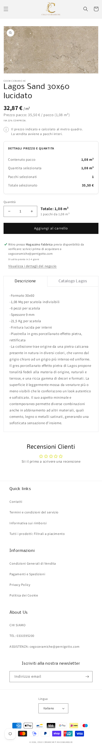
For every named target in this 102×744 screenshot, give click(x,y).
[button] (6, 9)
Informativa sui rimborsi (27, 523)
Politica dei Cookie (23, 595)
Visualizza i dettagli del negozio (32, 266)
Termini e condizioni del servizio (34, 512)
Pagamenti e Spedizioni (27, 574)
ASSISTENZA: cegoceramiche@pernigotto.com (44, 646)
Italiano (48, 708)
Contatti (15, 501)
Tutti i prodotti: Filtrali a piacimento (37, 534)
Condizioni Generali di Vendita (32, 563)
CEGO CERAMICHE (46, 742)
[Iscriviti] (87, 676)
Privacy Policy (19, 585)
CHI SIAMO (17, 625)
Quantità (10, 202)
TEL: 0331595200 (21, 636)
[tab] (25, 281)
